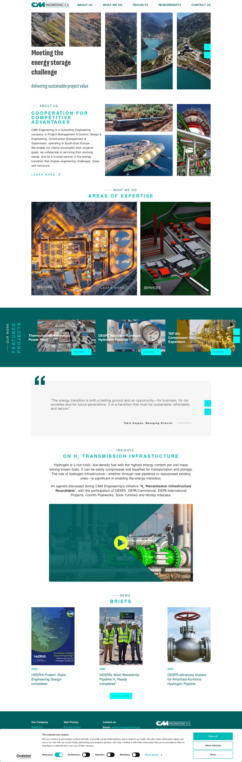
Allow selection (213, 745)
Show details (152, 755)
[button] (207, 47)
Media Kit (37, 727)
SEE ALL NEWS (121, 696)
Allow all (213, 736)
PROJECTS (140, 5)
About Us (84, 5)
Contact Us (201, 5)
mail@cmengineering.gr (125, 727)
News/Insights (170, 5)
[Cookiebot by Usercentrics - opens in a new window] (23, 756)
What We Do (113, 5)
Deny (213, 754)
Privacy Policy (72, 727)
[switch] (86, 755)
